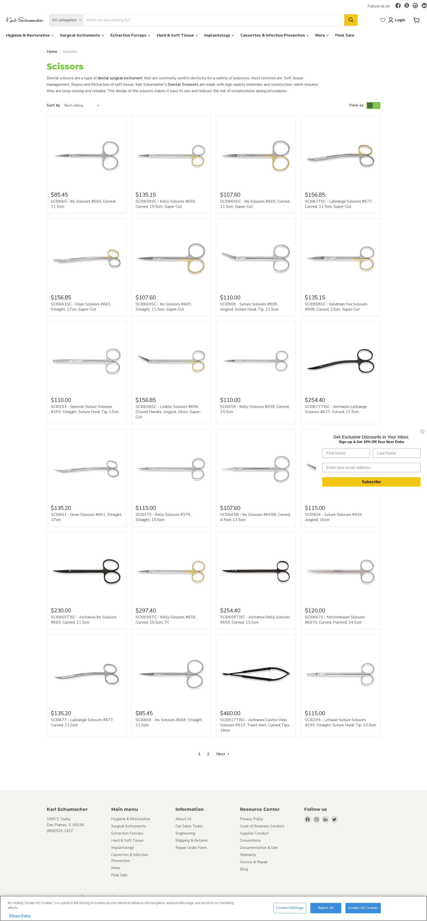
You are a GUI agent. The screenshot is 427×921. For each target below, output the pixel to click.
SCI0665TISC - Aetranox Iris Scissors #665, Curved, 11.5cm (84, 619)
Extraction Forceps (129, 35)
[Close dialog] (422, 431)
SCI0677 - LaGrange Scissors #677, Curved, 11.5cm (82, 722)
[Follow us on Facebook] (398, 5)
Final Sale (344, 35)
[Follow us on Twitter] (406, 6)
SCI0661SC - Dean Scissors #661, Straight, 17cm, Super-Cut (81, 306)
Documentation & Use (259, 847)
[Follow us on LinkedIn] (424, 5)
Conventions (250, 840)
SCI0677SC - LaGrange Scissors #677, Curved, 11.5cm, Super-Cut (339, 204)
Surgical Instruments (80, 35)
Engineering (185, 833)
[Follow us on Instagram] (415, 5)
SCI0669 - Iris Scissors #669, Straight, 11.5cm (169, 722)
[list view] (376, 105)
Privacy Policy (251, 818)
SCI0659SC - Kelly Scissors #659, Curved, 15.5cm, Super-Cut (166, 204)
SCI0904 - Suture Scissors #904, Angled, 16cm (334, 517)
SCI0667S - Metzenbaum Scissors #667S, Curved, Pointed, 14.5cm (335, 619)
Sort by (53, 105)
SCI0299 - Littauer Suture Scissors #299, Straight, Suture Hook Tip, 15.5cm (340, 722)
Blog (244, 869)
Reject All (326, 908)
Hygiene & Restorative (28, 35)
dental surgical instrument (120, 78)
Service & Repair (254, 861)
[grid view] (369, 105)
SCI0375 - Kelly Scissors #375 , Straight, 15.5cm (164, 517)
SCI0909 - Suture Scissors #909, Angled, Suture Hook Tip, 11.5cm (249, 306)
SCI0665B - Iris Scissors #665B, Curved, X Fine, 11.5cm (255, 517)
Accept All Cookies (363, 908)
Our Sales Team (188, 826)
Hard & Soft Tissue (176, 35)
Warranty (248, 854)
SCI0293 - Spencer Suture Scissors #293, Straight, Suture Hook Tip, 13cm (85, 409)
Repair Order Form (191, 847)
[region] (213, 908)
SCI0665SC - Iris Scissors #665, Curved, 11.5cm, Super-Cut (255, 204)
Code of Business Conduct (262, 826)
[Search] (351, 20)
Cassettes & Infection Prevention (273, 35)
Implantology (217, 35)
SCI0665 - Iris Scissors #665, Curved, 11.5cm (83, 204)
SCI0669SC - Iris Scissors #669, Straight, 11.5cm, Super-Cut (164, 306)
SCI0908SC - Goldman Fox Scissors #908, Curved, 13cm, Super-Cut (336, 306)
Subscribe (371, 482)
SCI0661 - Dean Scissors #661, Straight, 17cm (86, 517)
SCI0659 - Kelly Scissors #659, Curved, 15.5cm (254, 409)
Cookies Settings (289, 908)
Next (221, 754)
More (320, 35)
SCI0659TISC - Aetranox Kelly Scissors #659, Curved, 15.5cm (255, 619)
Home (52, 51)
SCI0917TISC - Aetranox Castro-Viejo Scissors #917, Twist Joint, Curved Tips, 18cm (255, 725)
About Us (183, 818)
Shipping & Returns (191, 840)
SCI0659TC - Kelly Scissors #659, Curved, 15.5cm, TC (166, 619)
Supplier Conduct (254, 833)
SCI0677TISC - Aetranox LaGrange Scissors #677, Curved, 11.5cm (336, 409)
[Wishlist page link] (382, 20)
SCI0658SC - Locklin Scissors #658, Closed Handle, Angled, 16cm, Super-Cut (168, 412)
